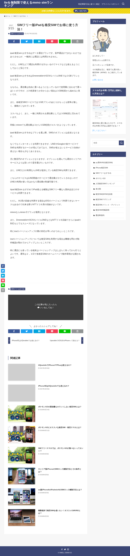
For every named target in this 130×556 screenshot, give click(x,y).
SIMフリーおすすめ (17, 33)
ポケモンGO (100, 178)
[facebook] (62, 549)
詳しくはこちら (81, 11)
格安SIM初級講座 (102, 210)
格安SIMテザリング (103, 199)
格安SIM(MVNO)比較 (104, 194)
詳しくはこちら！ (99, 130)
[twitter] (65, 549)
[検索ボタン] (123, 4)
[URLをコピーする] (77, 41)
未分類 (98, 189)
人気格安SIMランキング (105, 184)
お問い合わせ (97, 80)
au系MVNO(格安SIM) (104, 162)
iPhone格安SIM (102, 168)
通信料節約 (100, 215)
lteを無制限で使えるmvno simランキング (28, 4)
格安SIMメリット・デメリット (108, 205)
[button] (14, 41)
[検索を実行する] (121, 142)
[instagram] (68, 549)
